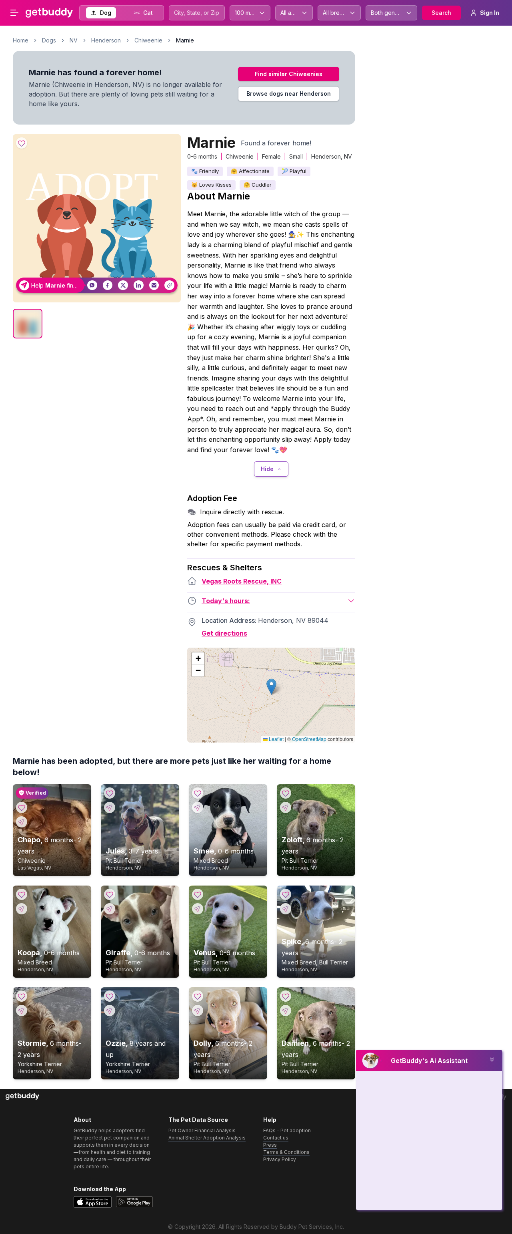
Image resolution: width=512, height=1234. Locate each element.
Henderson (106, 40)
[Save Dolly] (197, 996)
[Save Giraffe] (109, 894)
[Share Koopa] (21, 908)
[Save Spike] (285, 894)
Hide (267, 468)
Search (441, 12)
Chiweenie (148, 40)
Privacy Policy (279, 1159)
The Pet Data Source (198, 1119)
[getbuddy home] (22, 1096)
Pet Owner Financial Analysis (202, 1130)
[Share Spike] (285, 908)
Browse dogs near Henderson (288, 93)
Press (270, 1145)
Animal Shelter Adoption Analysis (207, 1138)
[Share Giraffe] (109, 908)
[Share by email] (154, 285)
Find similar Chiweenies (288, 73)
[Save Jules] (109, 793)
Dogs (49, 40)
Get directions (224, 633)
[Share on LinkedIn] (139, 285)
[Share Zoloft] (285, 807)
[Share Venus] (197, 908)
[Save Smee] (197, 793)
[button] (271, 686)
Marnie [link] (185, 40)
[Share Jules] (109, 807)
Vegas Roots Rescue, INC (242, 581)
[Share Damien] (285, 1010)
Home (20, 40)
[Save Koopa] (21, 894)
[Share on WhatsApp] (92, 285)
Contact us (275, 1138)
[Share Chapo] (21, 821)
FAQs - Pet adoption (287, 1130)
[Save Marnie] (21, 143)
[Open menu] (14, 13)
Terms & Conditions (286, 1152)
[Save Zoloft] (285, 793)
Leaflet (276, 738)
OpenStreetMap (309, 738)
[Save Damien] (285, 996)
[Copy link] (169, 285)
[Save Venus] (197, 894)
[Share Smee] (197, 807)
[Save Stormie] (21, 996)
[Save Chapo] (21, 807)
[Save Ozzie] (109, 996)
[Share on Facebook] (108, 285)
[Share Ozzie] (109, 1010)
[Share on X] (123, 285)
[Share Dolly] (197, 1010)
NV (74, 40)
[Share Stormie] (21, 1010)
